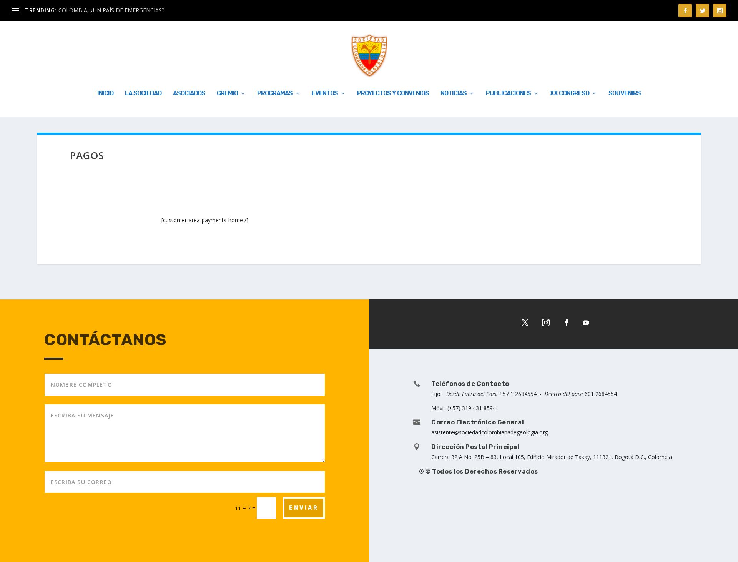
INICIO (105, 93)
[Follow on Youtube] (586, 322)
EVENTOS (325, 93)
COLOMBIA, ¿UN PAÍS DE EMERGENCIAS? (111, 10)
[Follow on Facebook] (567, 322)
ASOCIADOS (189, 93)
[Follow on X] (525, 322)
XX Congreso (569, 93)
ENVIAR (304, 508)
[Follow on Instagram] (546, 322)
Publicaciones (508, 93)
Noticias (453, 93)
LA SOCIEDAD (143, 93)
